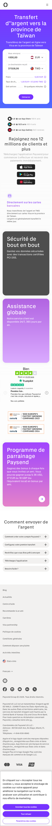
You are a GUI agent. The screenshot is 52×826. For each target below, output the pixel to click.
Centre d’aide (9, 604)
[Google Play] (26, 174)
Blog (5, 590)
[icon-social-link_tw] (35, 689)
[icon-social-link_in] (12, 689)
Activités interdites (11, 652)
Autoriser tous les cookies (26, 807)
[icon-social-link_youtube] (20, 689)
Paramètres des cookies (26, 821)
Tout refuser (26, 814)
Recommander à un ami (13, 611)
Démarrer (26, 97)
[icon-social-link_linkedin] (27, 689)
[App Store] (26, 167)
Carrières (7, 618)
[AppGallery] (26, 182)
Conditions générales (12, 639)
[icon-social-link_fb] (5, 689)
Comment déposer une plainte (16, 645)
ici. (46, 706)
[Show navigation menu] (47, 4)
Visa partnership (10, 625)
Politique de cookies (12, 632)
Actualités (7, 597)
